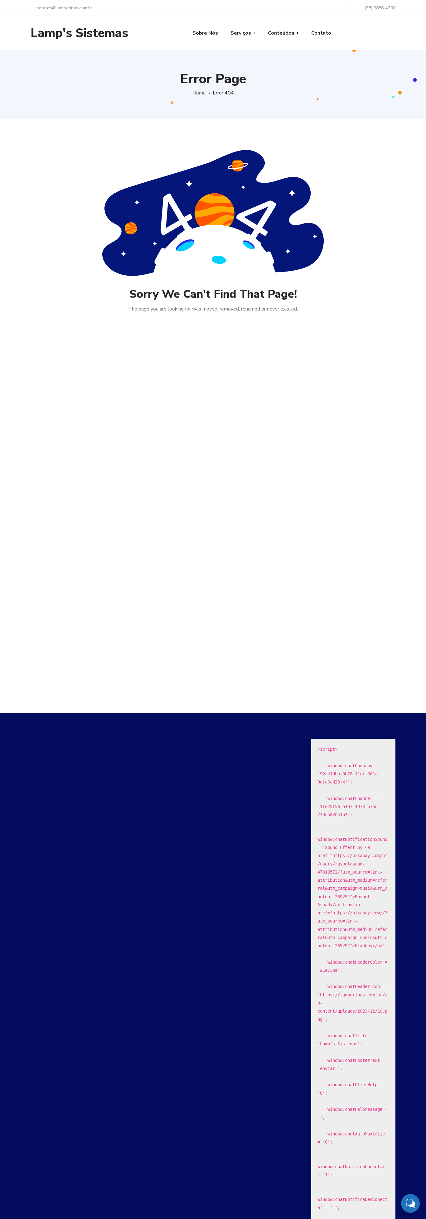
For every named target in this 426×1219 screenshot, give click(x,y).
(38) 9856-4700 (380, 8)
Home (199, 92)
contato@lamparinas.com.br (64, 8)
